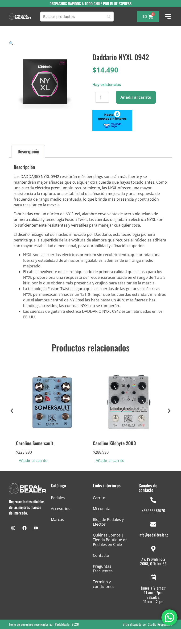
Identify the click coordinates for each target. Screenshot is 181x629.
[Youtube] (36, 528)
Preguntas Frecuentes (103, 569)
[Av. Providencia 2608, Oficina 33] (153, 549)
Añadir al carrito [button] (33, 460)
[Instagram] (13, 528)
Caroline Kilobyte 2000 (114, 443)
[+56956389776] (153, 500)
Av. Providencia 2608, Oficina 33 (153, 561)
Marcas (57, 519)
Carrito (99, 497)
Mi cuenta (101, 508)
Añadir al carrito (135, 97)
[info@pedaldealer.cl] (153, 524)
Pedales (58, 497)
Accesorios (60, 508)
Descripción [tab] (28, 151)
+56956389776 (153, 510)
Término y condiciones (103, 584)
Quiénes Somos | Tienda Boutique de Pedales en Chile (110, 539)
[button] (11, 43)
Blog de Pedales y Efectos (108, 522)
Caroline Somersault (34, 443)
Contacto (101, 555)
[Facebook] (24, 528)
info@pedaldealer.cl (154, 535)
